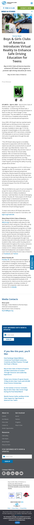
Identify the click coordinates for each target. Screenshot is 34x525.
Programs (18, 422)
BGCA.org (5, 222)
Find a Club (5, 422)
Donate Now (25, 8)
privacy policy (18, 515)
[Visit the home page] (17, 506)
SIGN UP (8, 339)
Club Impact (5, 438)
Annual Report (6, 441)
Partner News (17, 36)
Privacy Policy (23, 508)
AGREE (17, 522)
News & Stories (8, 11)
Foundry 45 (5, 259)
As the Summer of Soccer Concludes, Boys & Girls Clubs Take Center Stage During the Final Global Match (16, 390)
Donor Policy (15, 508)
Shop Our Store (6, 444)
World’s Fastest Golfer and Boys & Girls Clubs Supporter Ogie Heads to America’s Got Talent (16, 398)
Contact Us (5, 425)
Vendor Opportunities (7, 428)
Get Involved (20, 413)
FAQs (9, 508)
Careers (4, 416)
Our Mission (5, 419)
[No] (32, 517)
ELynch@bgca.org (7, 311)
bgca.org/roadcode (8, 214)
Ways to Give (18, 425)
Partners (17, 419)
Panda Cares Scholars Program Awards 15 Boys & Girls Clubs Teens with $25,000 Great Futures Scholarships (17, 381)
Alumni (17, 416)
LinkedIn (14, 287)
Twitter (15, 254)
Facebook (7, 254)
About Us (5, 413)
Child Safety (5, 435)
